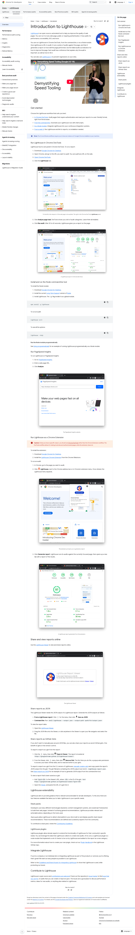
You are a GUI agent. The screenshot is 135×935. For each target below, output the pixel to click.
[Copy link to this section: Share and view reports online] (62, 640)
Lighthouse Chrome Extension (51, 457)
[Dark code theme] (104, 302)
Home (32, 21)
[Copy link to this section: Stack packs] (42, 804)
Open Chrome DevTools (42, 157)
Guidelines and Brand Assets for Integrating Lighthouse (57, 863)
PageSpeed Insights (45, 360)
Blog (50, 2)
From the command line (42, 123)
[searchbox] (12, 17)
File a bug (29, 915)
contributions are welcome (61, 876)
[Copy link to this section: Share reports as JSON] (52, 709)
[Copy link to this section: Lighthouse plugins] (48, 829)
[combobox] (98, 2)
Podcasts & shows (68, 923)
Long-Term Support (53, 293)
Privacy (34, 931)
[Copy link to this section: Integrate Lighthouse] (53, 851)
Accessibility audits (45, 12)
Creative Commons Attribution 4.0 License (80, 897)
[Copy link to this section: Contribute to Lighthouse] (58, 871)
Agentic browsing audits (89, 12)
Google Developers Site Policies (64, 899)
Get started (16, 12)
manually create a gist (81, 766)
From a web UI (39, 129)
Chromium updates (68, 915)
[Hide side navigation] (22, 932)
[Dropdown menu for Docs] (34, 2)
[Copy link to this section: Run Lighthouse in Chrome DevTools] (63, 143)
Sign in (130, 2)
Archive (65, 920)
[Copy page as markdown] (91, 26)
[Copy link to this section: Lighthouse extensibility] (56, 790)
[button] (12, 39)
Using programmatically (41, 346)
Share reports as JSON (41, 772)
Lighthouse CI (47, 57)
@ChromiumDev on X (105, 915)
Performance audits (29, 12)
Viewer (43, 785)
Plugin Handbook (86, 842)
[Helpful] (105, 21)
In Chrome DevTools (41, 117)
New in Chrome (60, 2)
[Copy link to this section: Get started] (44, 108)
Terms (28, 931)
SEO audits (75, 12)
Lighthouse (14, 8)
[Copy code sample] (107, 302)
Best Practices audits (61, 12)
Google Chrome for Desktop (51, 151)
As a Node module (40, 126)
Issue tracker (93, 876)
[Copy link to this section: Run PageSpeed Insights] (53, 352)
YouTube (101, 917)
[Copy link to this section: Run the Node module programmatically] (59, 342)
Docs (30, 2)
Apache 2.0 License (38, 899)
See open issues (31, 917)
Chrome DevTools (73, 443)
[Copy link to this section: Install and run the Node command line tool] (69, 282)
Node (69, 293)
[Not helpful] (107, 21)
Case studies (42, 2)
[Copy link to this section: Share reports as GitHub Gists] (58, 739)
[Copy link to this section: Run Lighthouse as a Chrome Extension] (65, 438)
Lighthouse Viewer (42, 645)
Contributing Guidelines (65, 824)
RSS (100, 923)
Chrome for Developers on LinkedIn (109, 920)
